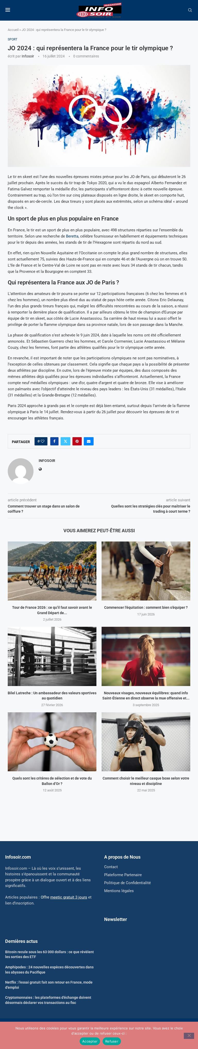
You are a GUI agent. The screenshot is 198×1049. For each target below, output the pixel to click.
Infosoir (28, 56)
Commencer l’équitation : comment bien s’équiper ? (146, 607)
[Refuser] (189, 1036)
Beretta (72, 236)
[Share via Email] (89, 441)
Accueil (13, 30)
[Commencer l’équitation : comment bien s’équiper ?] (146, 571)
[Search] (190, 10)
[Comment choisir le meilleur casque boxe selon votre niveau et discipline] (146, 741)
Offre (64, 897)
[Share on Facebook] (54, 441)
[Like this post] (42, 441)
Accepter (89, 1041)
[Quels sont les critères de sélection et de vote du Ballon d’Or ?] (52, 741)
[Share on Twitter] (65, 441)
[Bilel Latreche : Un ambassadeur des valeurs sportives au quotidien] (52, 656)
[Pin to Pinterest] (77, 441)
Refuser (111, 1041)
